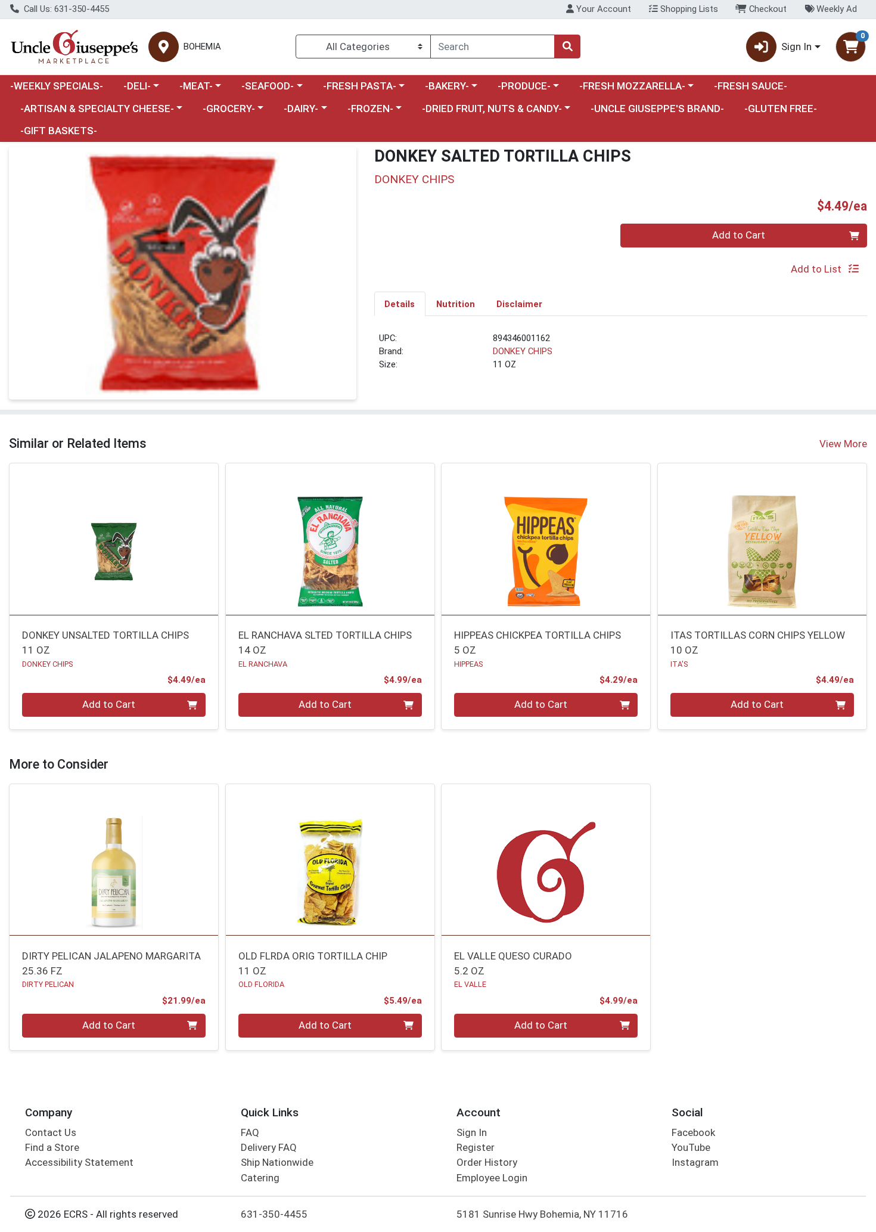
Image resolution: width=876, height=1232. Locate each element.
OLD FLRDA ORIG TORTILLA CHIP (312, 963)
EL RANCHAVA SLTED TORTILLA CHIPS (325, 642)
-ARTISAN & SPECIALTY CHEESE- (97, 108)
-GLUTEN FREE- (780, 108)
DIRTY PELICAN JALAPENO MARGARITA (111, 963)
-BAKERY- (447, 86)
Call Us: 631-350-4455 (65, 9)
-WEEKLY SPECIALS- (56, 86)
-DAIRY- (301, 108)
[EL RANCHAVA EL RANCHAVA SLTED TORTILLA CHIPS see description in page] (330, 539)
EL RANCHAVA (262, 664)
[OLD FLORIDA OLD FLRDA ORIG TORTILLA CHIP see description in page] (330, 860)
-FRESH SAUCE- (750, 86)
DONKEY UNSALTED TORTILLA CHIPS (105, 642)
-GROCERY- (229, 108)
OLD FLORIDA (261, 984)
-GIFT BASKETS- (58, 131)
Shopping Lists (688, 9)
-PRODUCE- (524, 86)
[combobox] (492, 46)
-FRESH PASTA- (359, 86)
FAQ (250, 1132)
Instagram (695, 1162)
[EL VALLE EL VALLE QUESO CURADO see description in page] (546, 860)
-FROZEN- (370, 108)
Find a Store (52, 1147)
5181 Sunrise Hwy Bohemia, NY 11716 (542, 1214)
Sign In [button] (796, 46)
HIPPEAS (468, 664)
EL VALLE (470, 984)
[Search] (567, 46)
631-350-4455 (274, 1214)
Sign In (471, 1132)
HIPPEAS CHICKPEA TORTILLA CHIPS (537, 642)
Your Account (602, 9)
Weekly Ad (835, 9)
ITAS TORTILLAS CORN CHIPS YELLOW (757, 642)
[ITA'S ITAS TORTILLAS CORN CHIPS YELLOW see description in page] (762, 539)
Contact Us (50, 1132)
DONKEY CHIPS (522, 351)
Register (475, 1147)
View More (843, 444)
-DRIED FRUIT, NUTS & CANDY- (492, 108)
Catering (260, 1178)
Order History (486, 1162)
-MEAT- (196, 86)
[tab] (400, 303)
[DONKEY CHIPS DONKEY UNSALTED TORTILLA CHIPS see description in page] (114, 539)
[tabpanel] (621, 356)
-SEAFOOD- (267, 86)
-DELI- (137, 86)
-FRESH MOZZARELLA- (632, 86)
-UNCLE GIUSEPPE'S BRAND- (657, 108)
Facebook (693, 1132)
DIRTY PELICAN (48, 984)
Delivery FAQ (269, 1147)
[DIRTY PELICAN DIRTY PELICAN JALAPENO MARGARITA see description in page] (114, 860)
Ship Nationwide (277, 1162)
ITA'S (679, 664)
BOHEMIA (202, 46)
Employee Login (491, 1178)
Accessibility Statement (79, 1162)
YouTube (691, 1147)
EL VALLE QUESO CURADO (513, 963)
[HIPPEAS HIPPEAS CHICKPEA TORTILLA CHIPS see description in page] (546, 539)
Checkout (767, 9)
